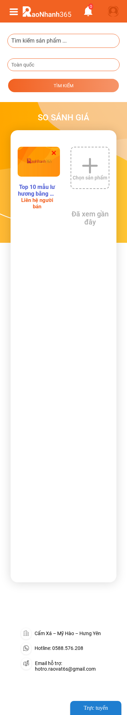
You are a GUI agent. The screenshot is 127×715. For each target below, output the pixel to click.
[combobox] (63, 65)
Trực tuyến (96, 708)
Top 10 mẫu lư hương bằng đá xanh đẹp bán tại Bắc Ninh (37, 190)
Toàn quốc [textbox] (22, 65)
